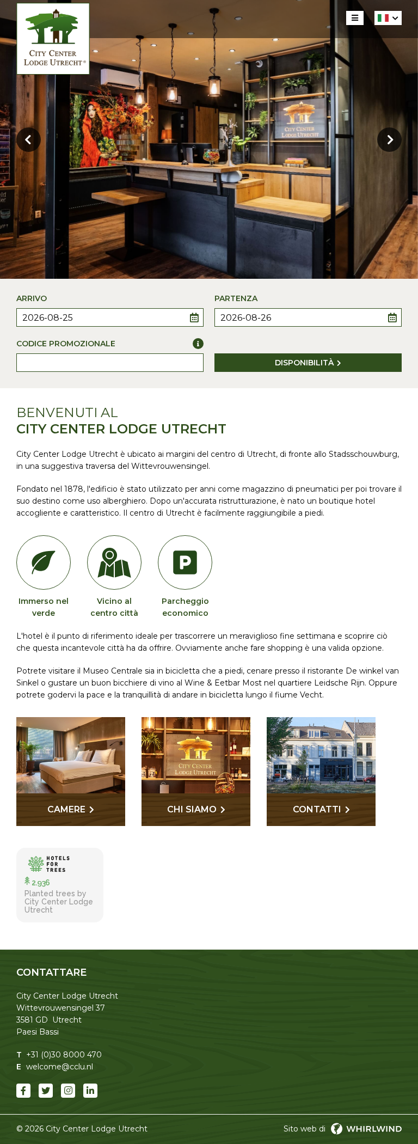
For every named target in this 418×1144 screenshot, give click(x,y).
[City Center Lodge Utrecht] (53, 39)
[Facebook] (23, 1091)
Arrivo (31, 298)
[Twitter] (46, 1091)
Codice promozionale (65, 343)
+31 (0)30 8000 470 (64, 1055)
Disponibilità (304, 363)
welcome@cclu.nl (59, 1067)
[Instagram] (68, 1091)
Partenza (235, 298)
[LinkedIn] (90, 1091)
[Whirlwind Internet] (366, 1129)
